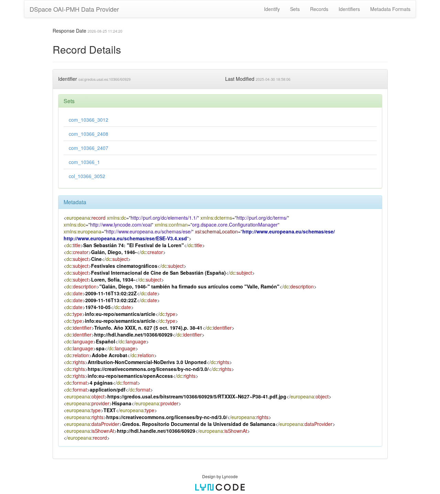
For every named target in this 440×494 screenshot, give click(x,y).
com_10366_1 (84, 161)
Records (319, 9)
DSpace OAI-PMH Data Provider (74, 8)
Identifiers (349, 9)
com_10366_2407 (88, 147)
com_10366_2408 (88, 133)
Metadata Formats (390, 9)
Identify (272, 9)
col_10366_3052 (87, 176)
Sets (295, 9)
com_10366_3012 (88, 119)
